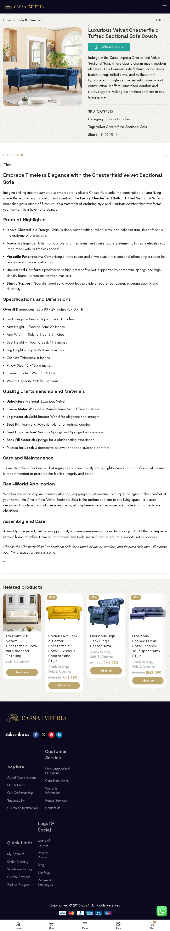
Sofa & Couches (29, 20)
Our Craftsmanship (20, 792)
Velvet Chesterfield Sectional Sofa (121, 126)
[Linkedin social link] (117, 134)
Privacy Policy (43, 855)
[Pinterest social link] (112, 134)
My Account (15, 853)
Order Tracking (17, 861)
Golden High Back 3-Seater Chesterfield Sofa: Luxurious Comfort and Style (63, 648)
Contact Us (52, 808)
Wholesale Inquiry (19, 869)
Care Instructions (57, 780)
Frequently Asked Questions (57, 771)
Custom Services (18, 877)
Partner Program (18, 884)
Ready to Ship (58, 666)
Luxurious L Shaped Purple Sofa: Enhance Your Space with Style (146, 646)
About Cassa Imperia (21, 777)
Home (8, 20)
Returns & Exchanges (45, 882)
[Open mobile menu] (165, 7)
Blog (41, 864)
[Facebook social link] (102, 134)
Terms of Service (44, 843)
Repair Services (56, 800)
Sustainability (16, 800)
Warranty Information (53, 790)
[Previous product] (156, 20)
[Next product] (165, 20)
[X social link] (106, 134)
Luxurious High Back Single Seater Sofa (102, 641)
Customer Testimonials (22, 808)
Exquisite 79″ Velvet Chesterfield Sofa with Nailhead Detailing (21, 646)
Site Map (44, 872)
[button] (64, 685)
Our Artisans (16, 785)
